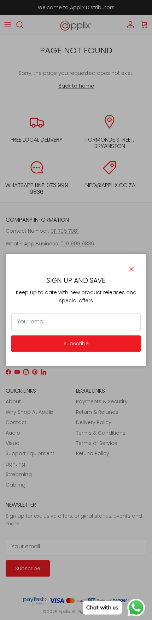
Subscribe (76, 343)
